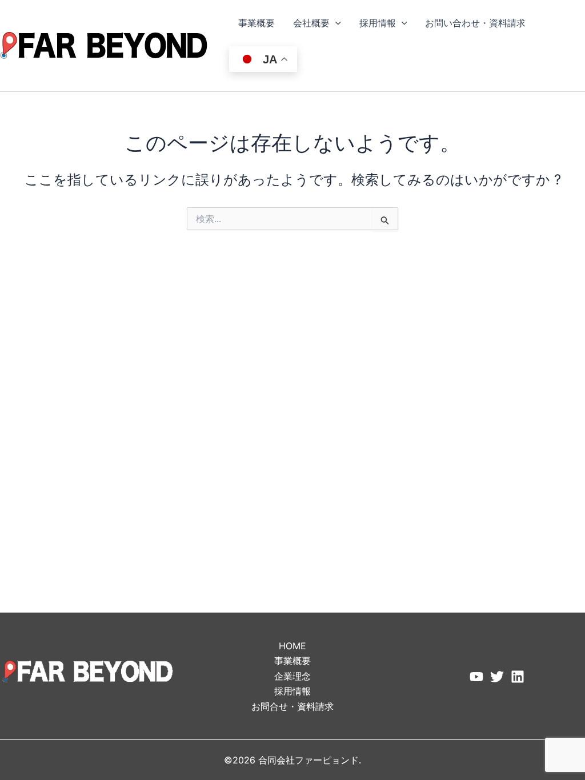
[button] (335, 23)
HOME (292, 646)
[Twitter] (497, 676)
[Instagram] (517, 676)
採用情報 (377, 23)
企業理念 (292, 676)
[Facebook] (476, 676)
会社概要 (311, 23)
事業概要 (256, 23)
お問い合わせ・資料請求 (475, 23)
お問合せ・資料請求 (292, 706)
